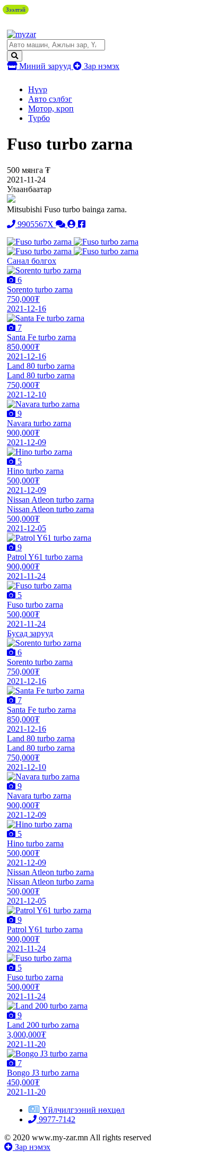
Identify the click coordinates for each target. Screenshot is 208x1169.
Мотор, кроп (51, 108)
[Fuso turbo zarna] (40, 241)
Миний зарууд (45, 66)
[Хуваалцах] (81, 224)
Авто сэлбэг (50, 98)
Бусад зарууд (30, 633)
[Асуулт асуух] (61, 224)
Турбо (39, 118)
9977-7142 (56, 1119)
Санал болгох (31, 260)
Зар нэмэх (100, 66)
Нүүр (37, 89)
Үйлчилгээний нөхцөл (83, 1109)
